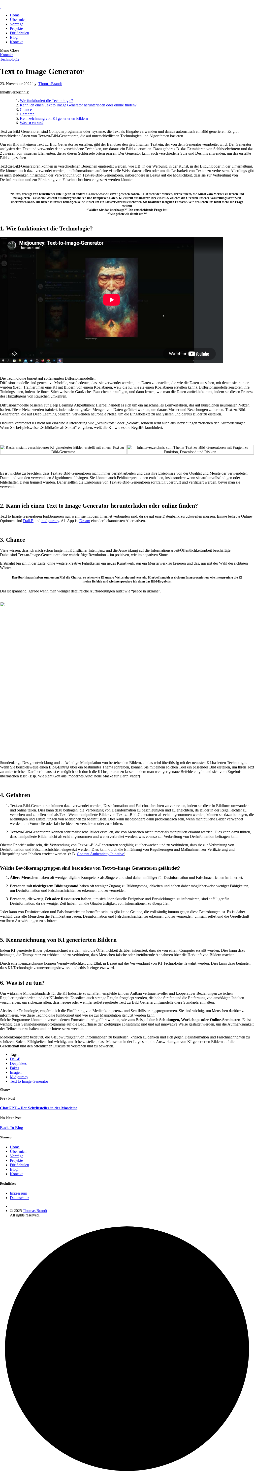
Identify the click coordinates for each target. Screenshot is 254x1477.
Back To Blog (11, 1127)
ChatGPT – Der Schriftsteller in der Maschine (38, 1108)
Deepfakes (18, 1063)
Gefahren (27, 114)
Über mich (18, 19)
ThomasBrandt (50, 84)
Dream (84, 521)
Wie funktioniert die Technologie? (46, 100)
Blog (14, 37)
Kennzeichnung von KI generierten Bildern (54, 118)
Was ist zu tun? (31, 123)
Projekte (16, 28)
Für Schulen (19, 33)
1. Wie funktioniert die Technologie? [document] (46, 228)
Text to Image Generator (29, 1081)
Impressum (18, 1193)
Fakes (14, 1068)
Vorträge (16, 24)
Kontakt (16, 42)
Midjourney (19, 1077)
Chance (26, 109)
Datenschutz (19, 1198)
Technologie (9, 59)
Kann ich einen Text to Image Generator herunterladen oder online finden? (78, 105)
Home (15, 15)
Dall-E (28, 521)
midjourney (50, 521)
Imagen (16, 1072)
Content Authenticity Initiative (100, 854)
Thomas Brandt (35, 1210)
